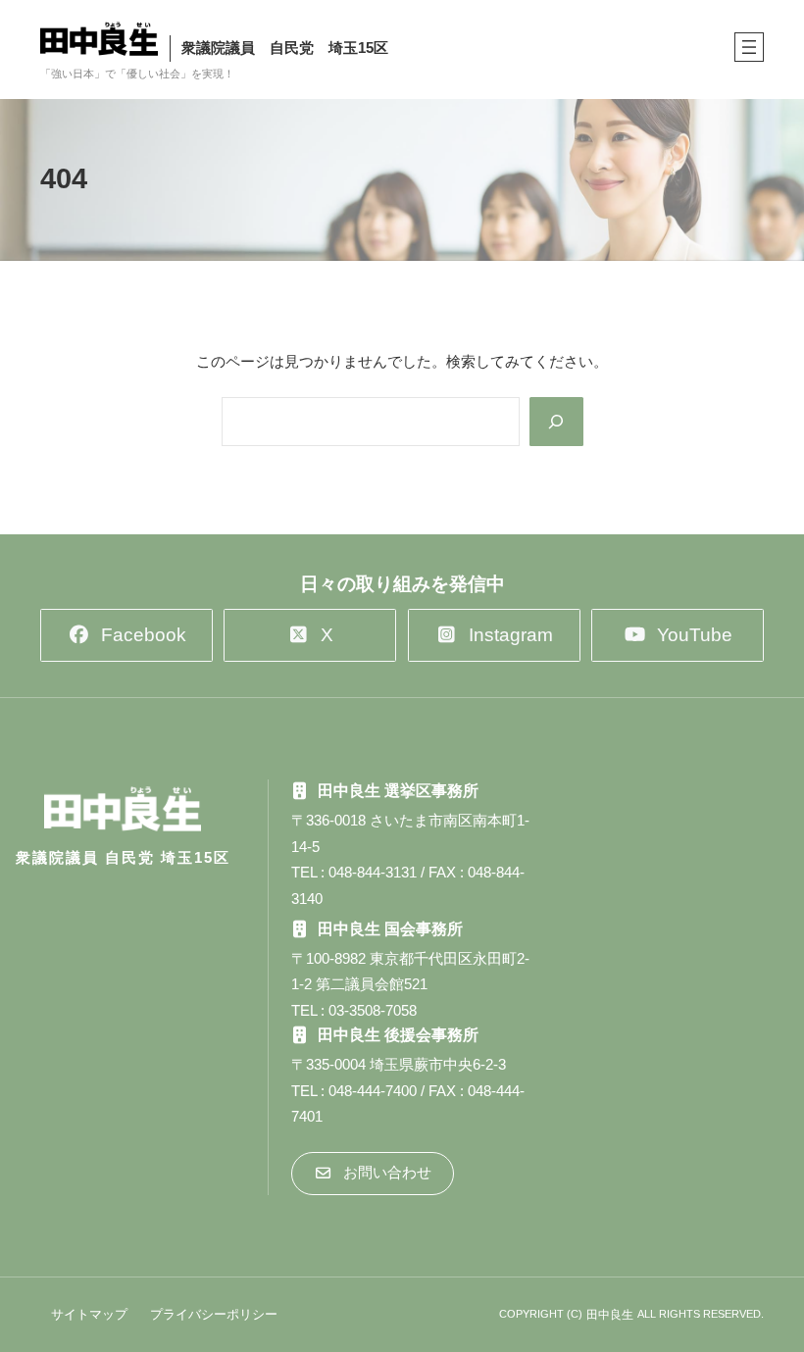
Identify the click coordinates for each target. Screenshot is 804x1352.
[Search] (555, 421)
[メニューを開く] (749, 47)
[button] (126, 635)
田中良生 (609, 1315)
